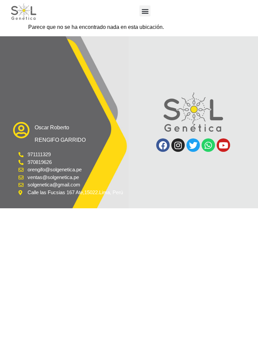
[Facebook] (163, 145)
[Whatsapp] (208, 145)
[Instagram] (178, 145)
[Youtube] (223, 145)
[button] (144, 10)
